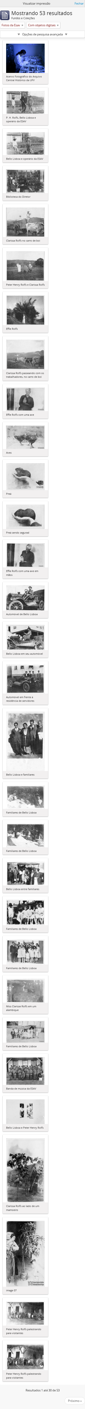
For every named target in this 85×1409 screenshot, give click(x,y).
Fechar (79, 3)
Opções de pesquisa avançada (42, 34)
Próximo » (75, 1401)
